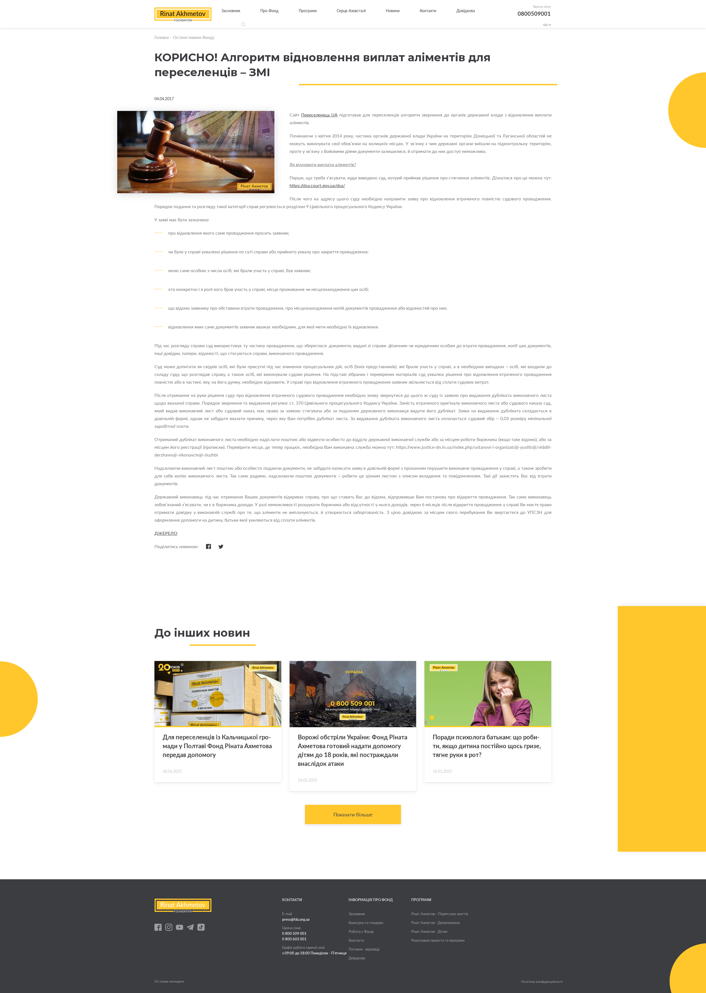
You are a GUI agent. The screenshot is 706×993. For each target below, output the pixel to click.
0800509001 (534, 13)
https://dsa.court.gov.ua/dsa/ (317, 185)
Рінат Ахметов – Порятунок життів (439, 914)
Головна (161, 37)
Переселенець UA (319, 114)
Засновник (230, 10)
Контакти (428, 10)
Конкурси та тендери (366, 922)
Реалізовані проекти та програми (437, 940)
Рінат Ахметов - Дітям (429, 931)
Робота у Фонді (361, 931)
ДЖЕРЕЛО (165, 533)
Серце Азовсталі (351, 10)
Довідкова (465, 10)
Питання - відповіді (364, 949)
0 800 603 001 (294, 939)
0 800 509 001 (294, 933)
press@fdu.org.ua (296, 919)
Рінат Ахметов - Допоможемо (435, 922)
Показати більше (353, 814)
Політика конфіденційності (542, 982)
